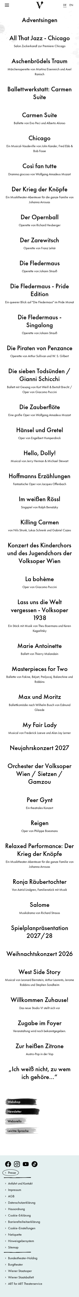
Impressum (14, 1190)
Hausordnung (16, 1209)
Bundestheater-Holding (22, 1258)
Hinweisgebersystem (21, 1241)
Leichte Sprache (18, 1131)
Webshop (14, 1102)
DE (65, 5)
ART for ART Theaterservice (25, 1283)
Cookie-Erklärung (19, 1215)
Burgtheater (15, 1264)
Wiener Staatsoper (20, 1271)
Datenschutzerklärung (21, 1202)
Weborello (15, 1121)
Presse (12, 1172)
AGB (11, 1196)
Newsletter (14, 1111)
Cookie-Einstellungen (21, 1228)
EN (71, 5)
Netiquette (15, 1234)
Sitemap (13, 1247)
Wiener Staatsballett (21, 1277)
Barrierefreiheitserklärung (24, 1222)
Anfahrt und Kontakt (20, 1183)
